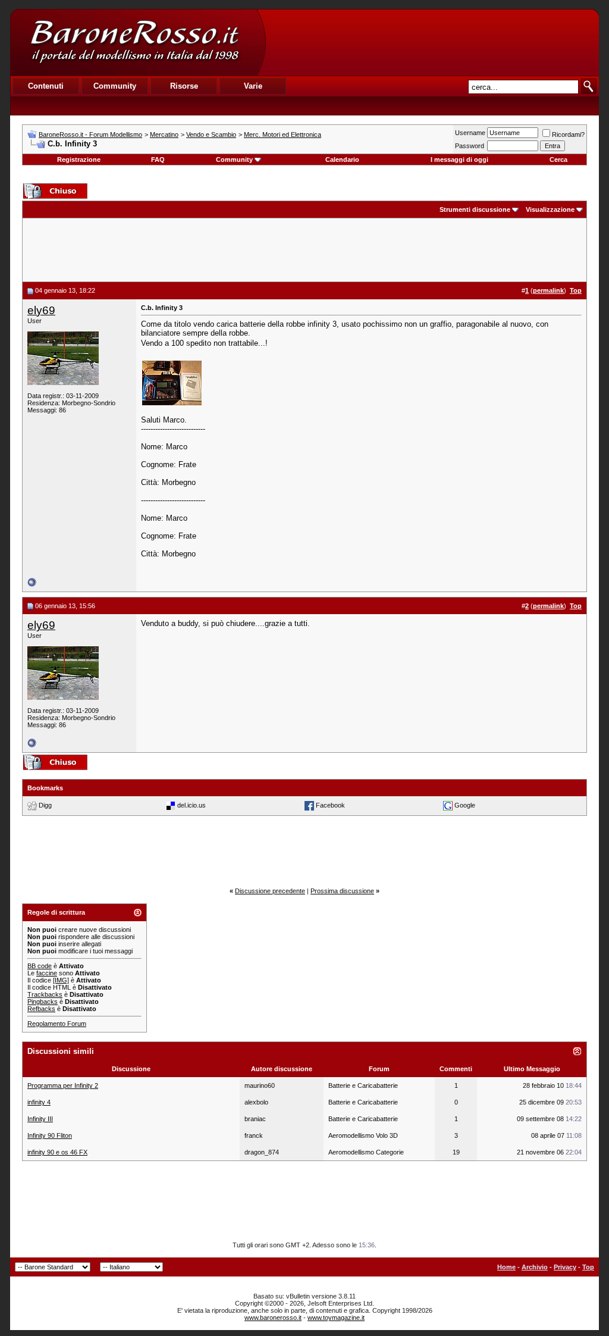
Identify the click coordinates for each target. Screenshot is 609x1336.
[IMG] (61, 980)
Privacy (565, 1267)
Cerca (558, 159)
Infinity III (40, 1118)
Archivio (535, 1267)
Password (469, 145)
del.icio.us (191, 805)
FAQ (158, 159)
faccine (46, 973)
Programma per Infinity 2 (62, 1085)
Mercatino (164, 134)
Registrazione (79, 159)
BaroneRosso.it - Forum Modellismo (90, 134)
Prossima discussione (342, 890)
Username (470, 132)
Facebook (330, 805)
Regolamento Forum (56, 1023)
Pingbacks (42, 1001)
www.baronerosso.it (273, 1317)
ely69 (41, 310)
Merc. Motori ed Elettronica (282, 134)
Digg (45, 805)
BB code (39, 965)
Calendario (342, 159)
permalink (548, 290)
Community (234, 159)
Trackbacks (44, 994)
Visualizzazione (550, 209)
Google (464, 805)
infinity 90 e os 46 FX (57, 1152)
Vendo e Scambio (211, 134)
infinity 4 (39, 1102)
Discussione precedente (270, 890)
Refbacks (41, 1008)
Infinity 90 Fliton (49, 1135)
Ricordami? (568, 134)
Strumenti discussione (475, 209)
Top (588, 1267)
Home (506, 1267)
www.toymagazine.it (336, 1317)
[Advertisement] (432, 42)
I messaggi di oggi (459, 159)
